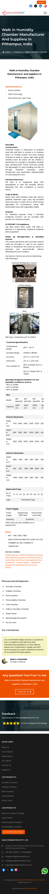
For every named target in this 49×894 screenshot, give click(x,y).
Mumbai (15, 560)
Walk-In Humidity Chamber (13, 813)
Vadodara (22, 557)
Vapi (29, 557)
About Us (5, 747)
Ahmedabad (11, 557)
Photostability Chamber (15, 600)
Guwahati (39, 555)
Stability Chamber (13, 591)
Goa (39, 560)
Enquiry (41, 2)
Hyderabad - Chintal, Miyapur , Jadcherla (22, 562)
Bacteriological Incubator (16, 618)
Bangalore (9, 565)
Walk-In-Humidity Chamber (17, 609)
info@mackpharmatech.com (17, 856)
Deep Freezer (11, 613)
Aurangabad (31, 560)
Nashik (8, 560)
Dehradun (15, 555)
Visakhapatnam (21, 565)
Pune (22, 560)
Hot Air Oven (10, 622)
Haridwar (30, 555)
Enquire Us (6, 770)
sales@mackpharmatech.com (18, 861)
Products (17, 52)
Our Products (7, 752)
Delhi (23, 555)
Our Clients (6, 761)
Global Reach (7, 756)
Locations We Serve (13, 832)
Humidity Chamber (13, 586)
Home (7, 52)
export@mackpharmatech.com (18, 865)
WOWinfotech (30, 888)
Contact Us (6, 765)
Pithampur (37, 557)
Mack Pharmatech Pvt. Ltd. (30, 880)
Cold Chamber (11, 604)
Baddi (7, 555)
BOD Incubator (11, 595)
